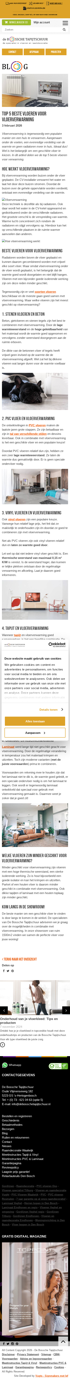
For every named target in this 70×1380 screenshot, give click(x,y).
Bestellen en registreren (17, 1116)
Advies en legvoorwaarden (36, 1358)
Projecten (56, 51)
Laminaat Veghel (12, 1203)
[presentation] (4, 1010)
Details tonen (48, 709)
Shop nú (28, 14)
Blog (5, 1133)
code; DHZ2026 (18, 14)
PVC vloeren (37, 425)
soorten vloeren (45, 291)
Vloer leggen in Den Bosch (28, 1224)
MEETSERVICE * (56, 3)
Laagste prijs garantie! (16, 1171)
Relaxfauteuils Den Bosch (18, 1176)
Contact (12, 51)
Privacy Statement (28, 1354)
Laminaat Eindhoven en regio (20, 1207)
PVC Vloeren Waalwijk (24, 1194)
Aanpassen (32, 732)
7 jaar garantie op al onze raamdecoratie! (41, 1198)
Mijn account (42, 22)
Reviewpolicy (10, 1167)
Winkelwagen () (18, 22)
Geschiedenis (10, 1120)
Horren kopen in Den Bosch (41, 1203)
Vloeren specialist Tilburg (17, 1190)
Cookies (59, 1367)
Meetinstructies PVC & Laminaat (22, 1159)
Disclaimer (8, 1354)
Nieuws (6, 1146)
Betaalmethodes (12, 1124)
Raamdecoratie (25, 1186)
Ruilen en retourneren (15, 1137)
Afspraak (34, 51)
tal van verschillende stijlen (28, 433)
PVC (43, 1194)
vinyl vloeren (16, 519)
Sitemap (46, 1354)
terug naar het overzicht (20, 959)
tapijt (17, 635)
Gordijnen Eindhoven (26, 1216)
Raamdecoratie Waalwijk (17, 1150)
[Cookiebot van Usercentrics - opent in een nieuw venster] (49, 644)
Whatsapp (15, 1064)
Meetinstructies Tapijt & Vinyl (20, 1154)
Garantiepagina (11, 1163)
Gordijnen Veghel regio (30, 1211)
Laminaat (8, 746)
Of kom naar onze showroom (45, 14)
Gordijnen (8, 1186)
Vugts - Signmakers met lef (51, 1375)
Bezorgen (8, 1129)
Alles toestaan (35, 721)
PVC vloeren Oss (47, 1186)
